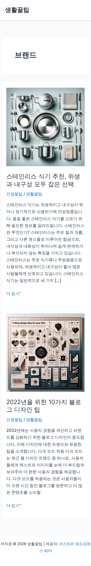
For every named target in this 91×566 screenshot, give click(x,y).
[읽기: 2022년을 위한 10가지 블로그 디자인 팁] (45, 352)
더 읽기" (13, 294)
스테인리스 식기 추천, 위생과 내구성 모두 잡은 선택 (43, 180)
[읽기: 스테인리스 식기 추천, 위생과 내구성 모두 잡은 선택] (45, 126)
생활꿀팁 (17, 9)
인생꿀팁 (14, 193)
